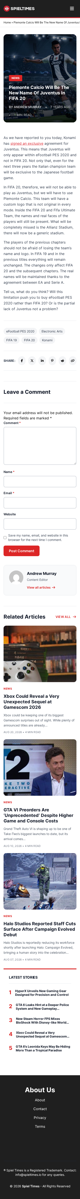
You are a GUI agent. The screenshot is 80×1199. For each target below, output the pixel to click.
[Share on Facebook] (22, 360)
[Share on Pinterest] (52, 360)
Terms (40, 1126)
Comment (12, 423)
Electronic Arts (52, 331)
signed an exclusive (26, 143)
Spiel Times (31, 1186)
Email (9, 493)
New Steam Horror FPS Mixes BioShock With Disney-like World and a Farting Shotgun (41, 1020)
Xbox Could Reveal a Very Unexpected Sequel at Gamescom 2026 (31, 702)
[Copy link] (72, 360)
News (8, 688)
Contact (40, 1109)
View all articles (39, 587)
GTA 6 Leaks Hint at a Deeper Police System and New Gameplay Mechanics (42, 1007)
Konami (47, 340)
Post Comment (21, 551)
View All (63, 617)
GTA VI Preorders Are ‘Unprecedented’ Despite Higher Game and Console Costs (38, 815)
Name (9, 472)
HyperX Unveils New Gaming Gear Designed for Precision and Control (42, 993)
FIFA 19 (11, 340)
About (40, 1100)
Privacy (40, 1117)
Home (7, 22)
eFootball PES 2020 (20, 331)
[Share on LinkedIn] (42, 360)
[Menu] (71, 8)
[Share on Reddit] (62, 360)
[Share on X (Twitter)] (32, 360)
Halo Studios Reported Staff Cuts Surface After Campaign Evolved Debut (40, 929)
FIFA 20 (29, 340)
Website (10, 514)
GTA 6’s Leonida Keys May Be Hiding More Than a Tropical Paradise (43, 1048)
